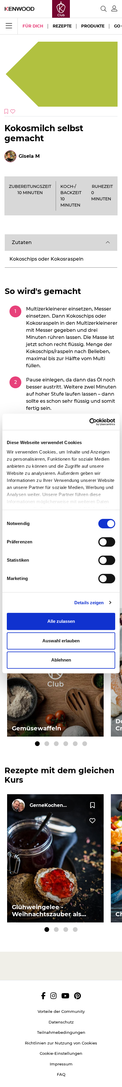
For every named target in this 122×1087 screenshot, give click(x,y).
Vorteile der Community (61, 1011)
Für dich (33, 26)
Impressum (61, 1064)
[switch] (106, 542)
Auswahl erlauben (61, 640)
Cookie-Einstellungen (61, 1053)
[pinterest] (77, 995)
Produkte (93, 26)
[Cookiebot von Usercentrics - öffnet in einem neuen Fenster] (89, 422)
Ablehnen (61, 659)
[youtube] (65, 995)
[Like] (92, 820)
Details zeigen (89, 602)
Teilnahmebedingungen (61, 1032)
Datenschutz (61, 1022)
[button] (61, 242)
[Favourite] (92, 805)
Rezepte (62, 26)
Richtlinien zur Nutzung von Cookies (61, 1043)
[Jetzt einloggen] (114, 9)
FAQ (61, 1074)
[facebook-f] (43, 995)
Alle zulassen (61, 621)
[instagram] (53, 995)
